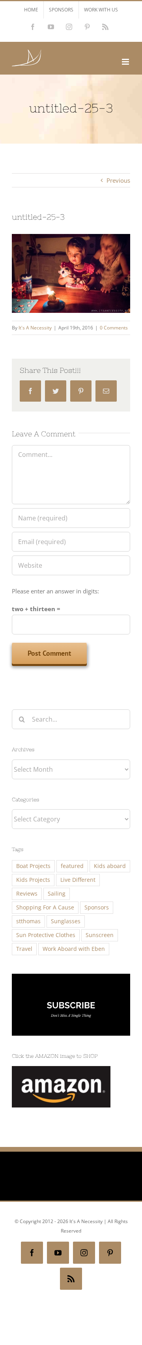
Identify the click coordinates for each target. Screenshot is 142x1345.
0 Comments (114, 327)
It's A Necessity (35, 327)
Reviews (26, 893)
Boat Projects (33, 866)
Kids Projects (33, 879)
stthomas (28, 921)
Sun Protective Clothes (45, 935)
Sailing (56, 893)
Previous (118, 180)
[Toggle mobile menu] (126, 62)
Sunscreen (100, 935)
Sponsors (96, 907)
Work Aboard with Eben (74, 948)
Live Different (77, 879)
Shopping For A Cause (45, 907)
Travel (24, 948)
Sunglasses (65, 921)
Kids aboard (110, 866)
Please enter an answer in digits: (55, 591)
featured (72, 866)
